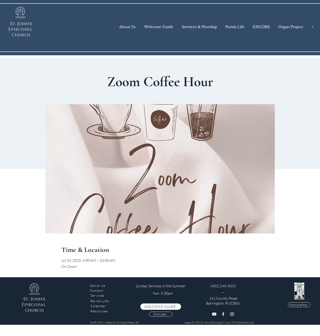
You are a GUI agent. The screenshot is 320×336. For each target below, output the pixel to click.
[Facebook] (223, 314)
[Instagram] (232, 314)
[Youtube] (214, 314)
